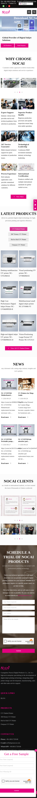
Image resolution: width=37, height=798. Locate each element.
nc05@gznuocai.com (29, 1)
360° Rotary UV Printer (18, 234)
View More (20, 197)
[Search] (34, 12)
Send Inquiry (21, 45)
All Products (7, 45)
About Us (4, 3)
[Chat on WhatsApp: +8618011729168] (35, 205)
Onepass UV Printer (18, 245)
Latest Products (18, 214)
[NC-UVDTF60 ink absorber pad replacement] (26, 430)
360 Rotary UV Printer (8, 717)
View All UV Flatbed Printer (19, 348)
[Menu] (29, 12)
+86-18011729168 (10, 1)
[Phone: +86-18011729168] (35, 201)
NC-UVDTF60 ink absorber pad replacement (24, 441)
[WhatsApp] (3, 6)
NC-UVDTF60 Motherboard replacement (6, 395)
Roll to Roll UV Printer (18, 239)
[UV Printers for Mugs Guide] (26, 384)
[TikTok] (6, 6)
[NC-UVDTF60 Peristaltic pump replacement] (9, 430)
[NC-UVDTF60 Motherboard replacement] (9, 384)
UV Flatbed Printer (18, 229)
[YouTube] (9, 6)
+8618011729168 (15, 746)
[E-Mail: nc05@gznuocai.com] (35, 208)
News (18, 364)
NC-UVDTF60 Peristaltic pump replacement (7, 441)
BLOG (3, 698)
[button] (12, 29)
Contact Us (12, 3)
